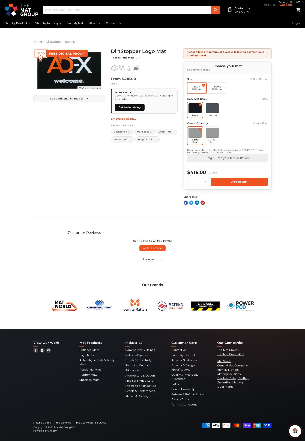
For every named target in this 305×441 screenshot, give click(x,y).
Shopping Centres (137, 365)
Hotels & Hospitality (138, 360)
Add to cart (239, 181)
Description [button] (120, 131)
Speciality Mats (89, 379)
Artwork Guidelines (184, 360)
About (93, 23)
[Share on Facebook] (186, 203)
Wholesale (286, 5)
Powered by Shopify (45, 430)
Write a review (152, 248)
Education (132, 370)
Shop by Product (16, 23)
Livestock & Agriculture (140, 385)
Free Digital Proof (183, 355)
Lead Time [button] (165, 131)
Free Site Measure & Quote (90, 422)
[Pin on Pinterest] (203, 203)
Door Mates (225, 386)
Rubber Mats (88, 374)
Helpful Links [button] (146, 139)
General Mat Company (232, 365)
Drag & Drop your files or (227, 158)
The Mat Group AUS (230, 354)
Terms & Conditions (184, 404)
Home (37, 41)
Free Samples (63, 422)
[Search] (215, 10)
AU (291, 2)
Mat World (224, 361)
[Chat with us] (295, 431)
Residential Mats (90, 369)
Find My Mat (75, 23)
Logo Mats (86, 355)
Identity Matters (227, 369)
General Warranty (183, 389)
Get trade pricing (130, 107)
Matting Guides (42, 422)
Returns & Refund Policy (187, 394)
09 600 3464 (242, 11)
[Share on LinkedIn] (197, 203)
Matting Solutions (229, 374)
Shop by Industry (47, 23)
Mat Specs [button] (143, 131)
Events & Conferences (140, 391)
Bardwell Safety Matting (233, 378)
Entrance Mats (89, 350)
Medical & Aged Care (139, 380)
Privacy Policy (180, 399)
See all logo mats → (125, 57)
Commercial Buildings (140, 350)
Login (296, 23)
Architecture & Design (140, 375)
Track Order (269, 5)
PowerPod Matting (230, 382)
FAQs (175, 384)
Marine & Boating (136, 396)
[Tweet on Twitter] (191, 203)
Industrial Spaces (136, 355)
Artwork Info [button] (120, 139)
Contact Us (114, 23)
